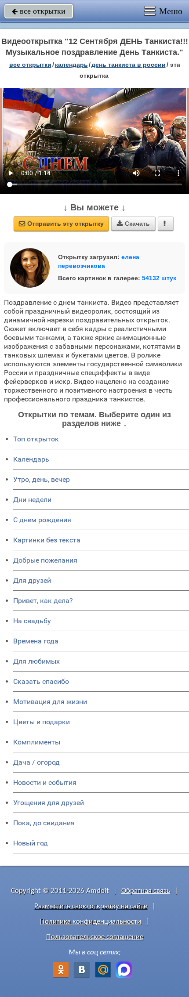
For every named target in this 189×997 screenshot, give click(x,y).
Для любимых (36, 661)
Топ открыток (36, 439)
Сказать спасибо (41, 681)
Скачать (133, 223)
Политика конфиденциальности (90, 921)
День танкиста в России (128, 64)
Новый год (30, 843)
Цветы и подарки (41, 722)
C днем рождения (42, 520)
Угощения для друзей (48, 802)
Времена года (35, 641)
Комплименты (36, 742)
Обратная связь (145, 891)
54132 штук (159, 278)
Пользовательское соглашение (94, 937)
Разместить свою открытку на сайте (90, 906)
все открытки (38, 11)
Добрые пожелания (45, 560)
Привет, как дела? (43, 600)
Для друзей (32, 580)
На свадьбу (32, 621)
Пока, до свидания (44, 823)
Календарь (71, 64)
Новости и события (44, 782)
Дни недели (32, 499)
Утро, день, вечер (41, 479)
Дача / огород (36, 762)
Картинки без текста (46, 540)
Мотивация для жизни (50, 701)
